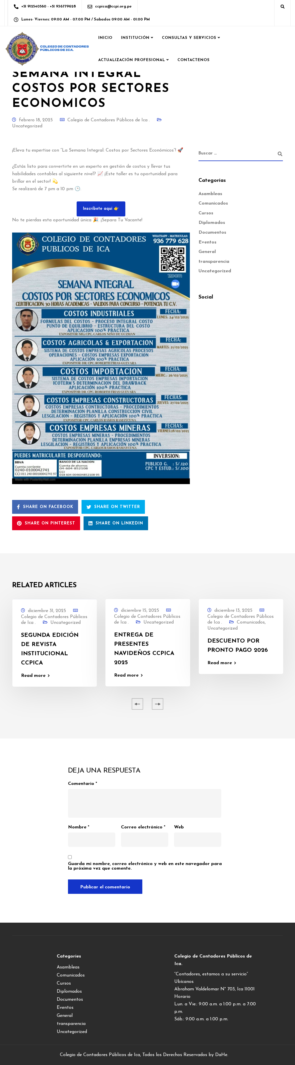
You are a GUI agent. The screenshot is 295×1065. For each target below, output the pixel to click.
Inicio (105, 38)
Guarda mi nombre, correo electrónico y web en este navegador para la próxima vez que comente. (145, 866)
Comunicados (213, 203)
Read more (33, 675)
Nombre (78, 827)
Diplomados (211, 222)
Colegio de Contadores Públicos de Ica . (108, 120)
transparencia (213, 261)
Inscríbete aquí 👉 (101, 209)
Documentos (212, 232)
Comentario (82, 783)
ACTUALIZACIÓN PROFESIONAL (131, 60)
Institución (135, 38)
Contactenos (193, 60)
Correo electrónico (143, 827)
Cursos (205, 213)
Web (179, 827)
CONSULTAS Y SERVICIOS (189, 38)
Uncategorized (27, 126)
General (207, 252)
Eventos (207, 242)
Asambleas (210, 194)
